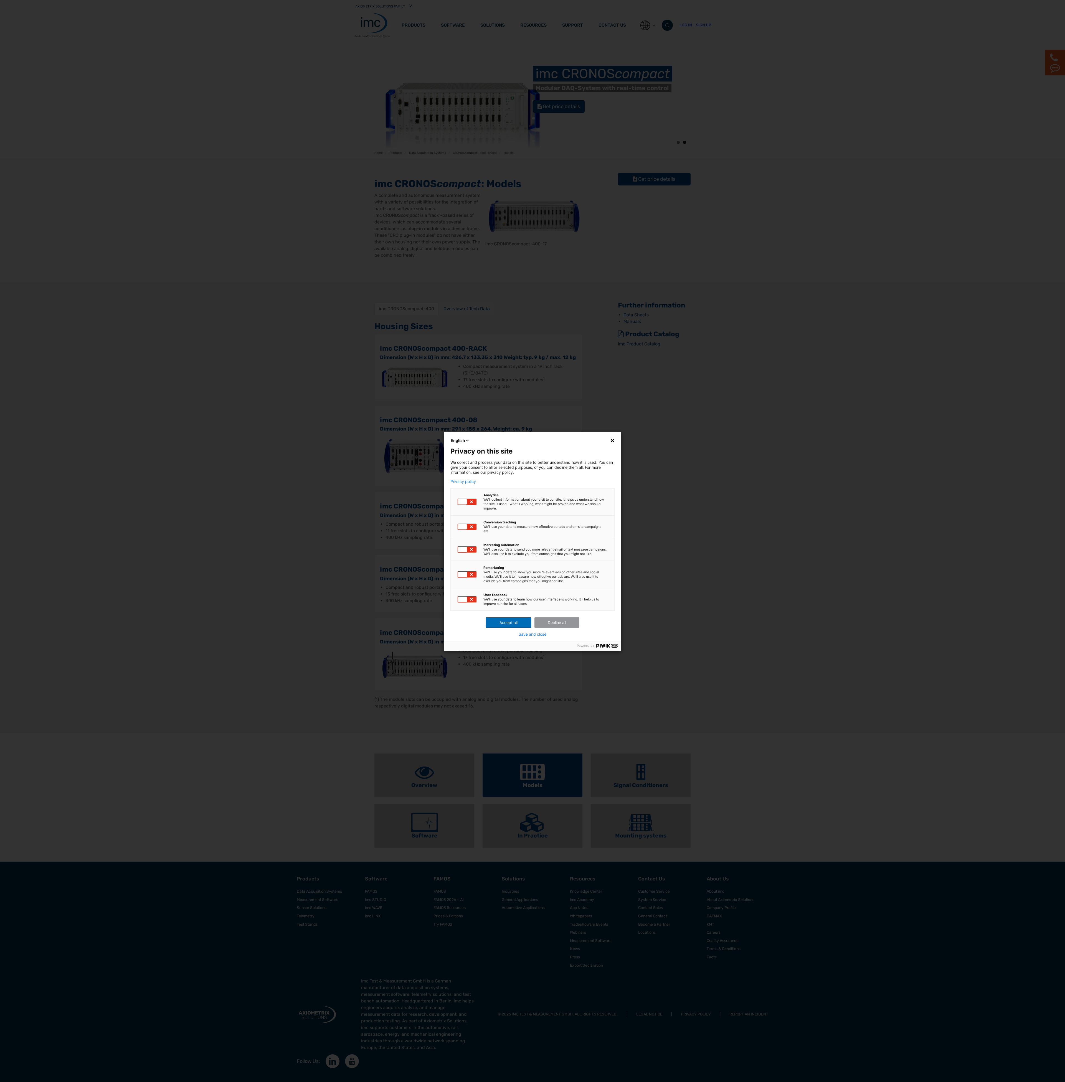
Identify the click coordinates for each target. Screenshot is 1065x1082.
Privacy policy (463, 481)
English (458, 440)
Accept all (508, 622)
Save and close (532, 634)
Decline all (557, 622)
